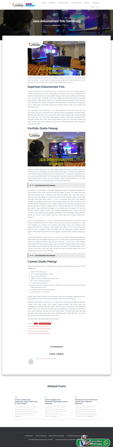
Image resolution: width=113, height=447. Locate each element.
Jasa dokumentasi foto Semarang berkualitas (39, 328)
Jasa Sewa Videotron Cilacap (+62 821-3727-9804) (40, 439)
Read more (18, 416)
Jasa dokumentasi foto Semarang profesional (39, 333)
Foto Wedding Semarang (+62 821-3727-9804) (77, 435)
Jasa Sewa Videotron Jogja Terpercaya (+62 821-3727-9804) (70, 439)
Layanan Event (52, 2)
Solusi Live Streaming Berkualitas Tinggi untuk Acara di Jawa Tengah (26, 401)
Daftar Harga (95, 2)
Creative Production (76, 2)
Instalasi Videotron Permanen (56, 435)
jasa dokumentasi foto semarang (39, 326)
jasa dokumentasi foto (45, 323)
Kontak (92, 7)
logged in (44, 358)
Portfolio (87, 2)
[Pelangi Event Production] (24, 5)
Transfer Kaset (29, 435)
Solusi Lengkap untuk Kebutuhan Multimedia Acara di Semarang (56, 401)
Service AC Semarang (41, 435)
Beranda (44, 2)
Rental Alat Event (63, 2)
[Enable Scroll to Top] (110, 444)
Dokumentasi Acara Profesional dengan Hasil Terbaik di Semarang (86, 401)
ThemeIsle (97, 443)
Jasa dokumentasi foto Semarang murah (38, 331)
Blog (98, 6)
